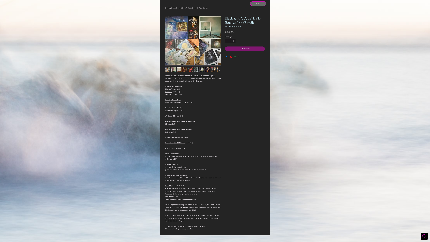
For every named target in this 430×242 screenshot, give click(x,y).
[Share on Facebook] (226, 57)
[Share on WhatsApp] (235, 57)
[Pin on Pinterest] (230, 57)
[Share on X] (239, 57)
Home (167, 8)
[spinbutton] (230, 41)
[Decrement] (226, 41)
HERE (194, 210)
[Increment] (233, 41)
